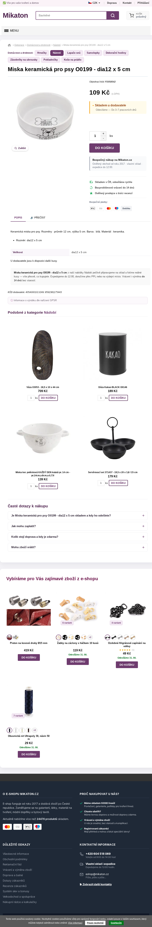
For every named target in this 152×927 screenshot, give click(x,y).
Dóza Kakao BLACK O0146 (112, 387)
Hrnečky (42, 52)
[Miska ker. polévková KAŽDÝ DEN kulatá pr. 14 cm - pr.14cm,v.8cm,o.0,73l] (42, 438)
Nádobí (57, 52)
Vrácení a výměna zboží (17, 869)
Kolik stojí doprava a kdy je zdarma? (34, 536)
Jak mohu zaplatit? (23, 526)
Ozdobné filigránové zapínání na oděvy (127, 645)
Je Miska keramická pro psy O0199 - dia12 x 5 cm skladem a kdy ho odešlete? (61, 515)
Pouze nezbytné (95, 923)
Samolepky (93, 52)
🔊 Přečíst (37, 217)
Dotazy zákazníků (14, 880)
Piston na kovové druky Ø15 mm (28, 643)
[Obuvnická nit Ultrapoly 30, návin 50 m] (29, 703)
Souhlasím (116, 923)
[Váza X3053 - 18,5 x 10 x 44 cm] (42, 353)
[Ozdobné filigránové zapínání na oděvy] (127, 610)
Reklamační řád (12, 864)
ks (110, 135)
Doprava (112, 2)
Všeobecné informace (16, 853)
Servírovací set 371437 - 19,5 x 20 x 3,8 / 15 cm (113, 472)
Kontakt (127, 2)
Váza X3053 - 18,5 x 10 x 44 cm (43, 387)
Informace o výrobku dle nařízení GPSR (35, 300)
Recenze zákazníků (15, 886)
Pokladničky (51, 59)
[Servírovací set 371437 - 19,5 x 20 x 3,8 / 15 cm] (112, 438)
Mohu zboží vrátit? (23, 547)
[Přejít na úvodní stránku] (10, 45)
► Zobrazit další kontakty (96, 884)
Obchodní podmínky (15, 859)
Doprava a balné (13, 875)
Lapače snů (73, 52)
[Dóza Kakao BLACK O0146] (112, 353)
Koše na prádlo (72, 59)
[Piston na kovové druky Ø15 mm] (29, 610)
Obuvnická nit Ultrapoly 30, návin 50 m (28, 738)
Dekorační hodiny (116, 52)
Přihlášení (143, 2)
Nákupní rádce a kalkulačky (20, 902)
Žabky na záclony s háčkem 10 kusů (77, 643)
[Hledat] (112, 15)
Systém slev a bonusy (16, 891)
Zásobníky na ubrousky (23, 59)
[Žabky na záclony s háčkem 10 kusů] (78, 610)
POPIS (18, 217)
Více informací (75, 923)
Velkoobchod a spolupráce (19, 896)
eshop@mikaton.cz (97, 874)
